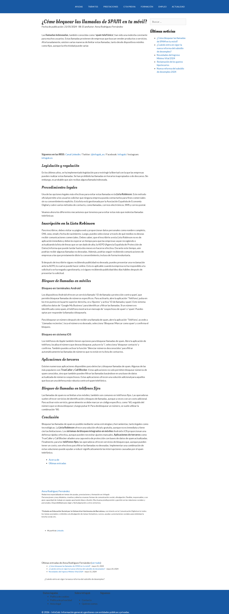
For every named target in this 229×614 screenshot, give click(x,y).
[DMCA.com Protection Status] (136, 612)
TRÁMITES (93, 6)
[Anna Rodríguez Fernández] (58, 487)
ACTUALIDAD (178, 6)
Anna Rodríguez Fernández (56, 491)
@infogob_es (97, 154)
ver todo (96, 562)
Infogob (122, 154)
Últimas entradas (57, 463)
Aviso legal (55, 603)
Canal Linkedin (72, 154)
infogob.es (47, 157)
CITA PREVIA (129, 6)
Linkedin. (60, 530)
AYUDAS (79, 6)
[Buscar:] (168, 21)
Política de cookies (59, 596)
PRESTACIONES (110, 6)
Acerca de (54, 459)
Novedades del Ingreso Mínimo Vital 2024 (66, 571)
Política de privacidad (61, 600)
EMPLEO (162, 6)
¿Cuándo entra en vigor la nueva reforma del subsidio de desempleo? (77, 569)
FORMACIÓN (147, 6)
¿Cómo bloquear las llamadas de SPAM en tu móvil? (69, 566)
